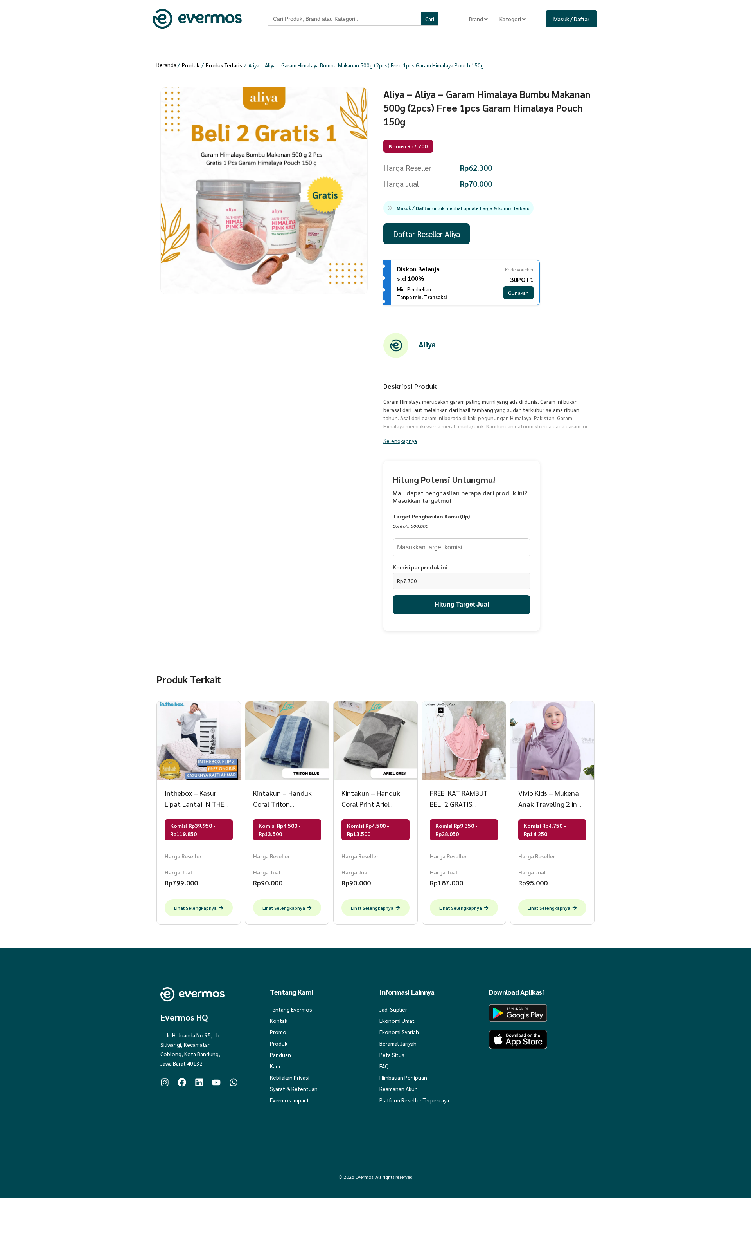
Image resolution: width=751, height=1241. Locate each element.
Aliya (427, 344)
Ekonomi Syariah (399, 1031)
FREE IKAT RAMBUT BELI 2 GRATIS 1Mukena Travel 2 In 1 (464, 803)
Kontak (278, 1020)
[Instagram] (164, 1082)
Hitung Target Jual (462, 604)
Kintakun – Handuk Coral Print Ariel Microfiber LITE (370, 803)
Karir (275, 1065)
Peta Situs (391, 1054)
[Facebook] (181, 1082)
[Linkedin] (199, 1082)
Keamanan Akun (398, 1088)
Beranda (166, 64)
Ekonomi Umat (397, 1020)
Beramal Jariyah (398, 1043)
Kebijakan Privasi (289, 1077)
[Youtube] (216, 1082)
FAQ (384, 1065)
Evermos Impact (289, 1100)
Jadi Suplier (393, 1009)
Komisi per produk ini (420, 567)
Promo (278, 1031)
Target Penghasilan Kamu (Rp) (431, 516)
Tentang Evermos (291, 1009)
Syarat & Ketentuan (294, 1088)
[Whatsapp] (233, 1082)
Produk (190, 65)
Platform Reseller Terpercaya (414, 1100)
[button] (458, 208)
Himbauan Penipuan (403, 1077)
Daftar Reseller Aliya (426, 234)
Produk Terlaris (224, 65)
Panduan (280, 1054)
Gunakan (518, 292)
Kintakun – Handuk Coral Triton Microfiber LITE (282, 803)
